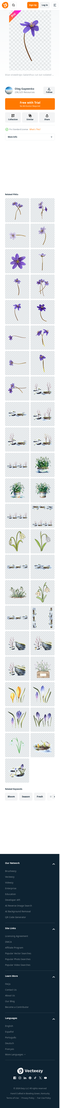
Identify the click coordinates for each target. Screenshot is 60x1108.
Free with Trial (30, 104)
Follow (49, 92)
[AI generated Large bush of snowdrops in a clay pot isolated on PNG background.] (17, 745)
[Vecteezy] (5, 5)
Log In (45, 5)
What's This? (34, 129)
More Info (12, 137)
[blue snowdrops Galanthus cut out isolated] (17, 210)
